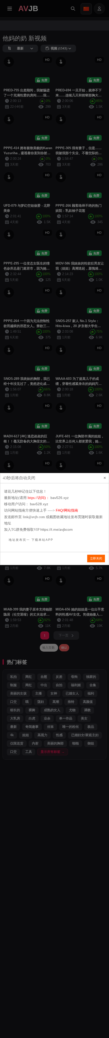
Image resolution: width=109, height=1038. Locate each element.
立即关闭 (96, 558)
